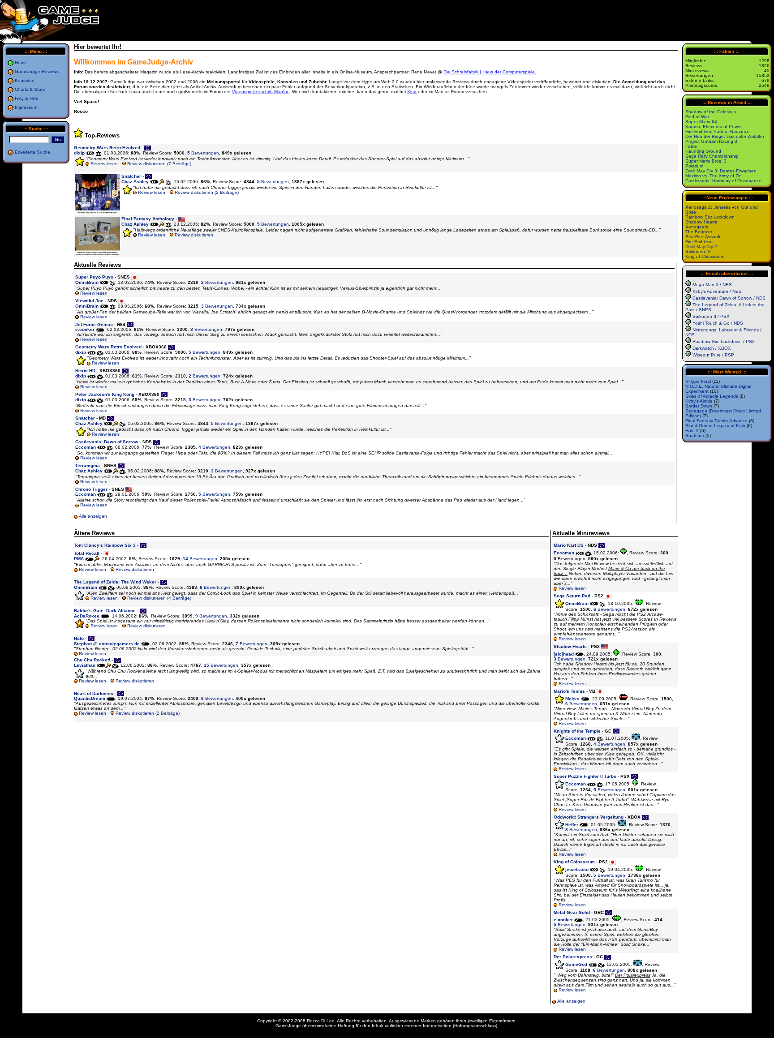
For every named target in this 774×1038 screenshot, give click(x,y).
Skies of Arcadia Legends (711, 396)
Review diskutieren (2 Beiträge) (207, 192)
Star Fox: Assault (702, 236)
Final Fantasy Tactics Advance (716, 420)
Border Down (698, 405)
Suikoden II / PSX (711, 316)
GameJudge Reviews (37, 71)
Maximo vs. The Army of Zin (713, 175)
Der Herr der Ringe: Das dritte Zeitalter (724, 136)
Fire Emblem (698, 241)
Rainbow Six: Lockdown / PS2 (723, 341)
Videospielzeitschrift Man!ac (260, 91)
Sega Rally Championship (712, 156)
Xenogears (696, 226)
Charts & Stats (30, 89)
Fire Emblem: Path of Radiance (717, 131)
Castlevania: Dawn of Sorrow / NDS (728, 298)
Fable (691, 146)
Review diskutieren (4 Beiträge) (159, 598)
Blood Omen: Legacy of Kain (715, 425)
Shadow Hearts (701, 221)
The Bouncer (698, 231)
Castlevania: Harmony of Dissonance (723, 180)
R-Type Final (698, 381)
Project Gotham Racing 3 (711, 141)
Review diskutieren (194, 234)
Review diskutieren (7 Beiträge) (159, 163)
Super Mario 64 (701, 121)
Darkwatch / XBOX (711, 348)
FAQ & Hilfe (27, 98)
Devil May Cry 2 (701, 246)
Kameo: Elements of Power (713, 126)
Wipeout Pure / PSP (713, 354)
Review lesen (104, 163)
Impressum (26, 107)
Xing (412, 91)
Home (21, 62)
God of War (697, 116)
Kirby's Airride (699, 401)
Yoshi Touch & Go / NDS (717, 323)
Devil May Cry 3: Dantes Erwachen (721, 170)
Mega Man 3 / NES (712, 284)
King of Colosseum (704, 256)
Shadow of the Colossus (710, 111)
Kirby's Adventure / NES (717, 291)
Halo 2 (692, 430)
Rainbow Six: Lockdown (710, 216)
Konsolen (24, 80)
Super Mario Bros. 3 (706, 161)
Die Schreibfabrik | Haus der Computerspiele (489, 71)
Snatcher (694, 435)
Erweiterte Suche (32, 152)
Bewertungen (203, 152)
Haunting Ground (703, 151)
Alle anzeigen (93, 516)
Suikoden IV (698, 251)
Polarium (694, 165)
